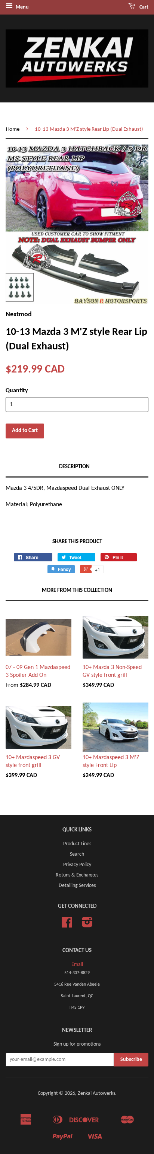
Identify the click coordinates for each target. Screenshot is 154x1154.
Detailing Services (77, 885)
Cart (143, 7)
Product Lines (77, 843)
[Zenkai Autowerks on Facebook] (67, 925)
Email (77, 964)
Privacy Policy (77, 864)
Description (74, 467)
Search (77, 854)
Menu (22, 7)
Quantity (17, 391)
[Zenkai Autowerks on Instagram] (87, 925)
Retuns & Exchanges (77, 875)
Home (12, 129)
